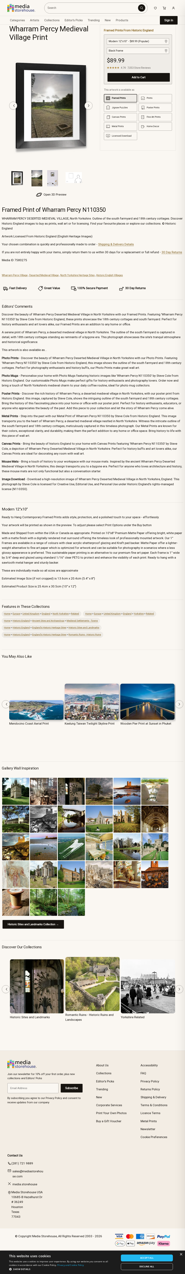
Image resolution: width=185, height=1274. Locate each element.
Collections (52, 20)
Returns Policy (150, 1089)
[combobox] (92, 8)
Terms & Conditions (154, 1105)
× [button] (181, 1254)
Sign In (168, 20)
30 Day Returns (172, 252)
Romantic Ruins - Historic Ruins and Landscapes (89, 1017)
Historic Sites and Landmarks (83, 627)
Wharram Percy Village (15, 275)
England (46, 613)
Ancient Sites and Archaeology (48, 620)
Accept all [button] (147, 1257)
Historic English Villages (109, 275)
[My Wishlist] (155, 8)
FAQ (143, 1073)
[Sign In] (173, 8)
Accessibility (149, 1065)
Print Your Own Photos (111, 1113)
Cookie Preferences (154, 1137)
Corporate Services (109, 1105)
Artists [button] (34, 20)
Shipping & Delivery (153, 1097)
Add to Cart (138, 77)
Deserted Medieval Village (44, 275)
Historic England (21, 620)
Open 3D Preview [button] (54, 194)
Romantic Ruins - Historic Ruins (84, 634)
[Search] (141, 8)
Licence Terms (150, 1113)
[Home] (23, 8)
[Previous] (13, 106)
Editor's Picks (74, 20)
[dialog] (92, 1262)
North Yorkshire (61, 613)
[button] (62, 1269)
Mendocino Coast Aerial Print (29, 723)
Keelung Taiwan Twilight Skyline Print (90, 723)
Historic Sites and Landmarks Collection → (33, 924)
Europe (16, 613)
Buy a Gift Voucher (108, 1121)
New (108, 20)
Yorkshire (139, 613)
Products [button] (122, 20)
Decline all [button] (146, 1266)
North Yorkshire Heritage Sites (77, 275)
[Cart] (164, 8)
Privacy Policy (150, 1081)
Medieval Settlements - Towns (82, 620)
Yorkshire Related (133, 1017)
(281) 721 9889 (22, 1163)
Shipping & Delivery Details (116, 244)
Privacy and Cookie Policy (70, 1265)
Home (7, 613)
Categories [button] (17, 20)
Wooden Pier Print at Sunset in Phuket (145, 723)
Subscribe (71, 1088)
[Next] (88, 106)
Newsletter (148, 1129)
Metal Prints (149, 1121)
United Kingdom (30, 613)
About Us (102, 1065)
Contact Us (15, 1155)
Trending (94, 20)
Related (75, 613)
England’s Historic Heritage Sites (49, 627)
